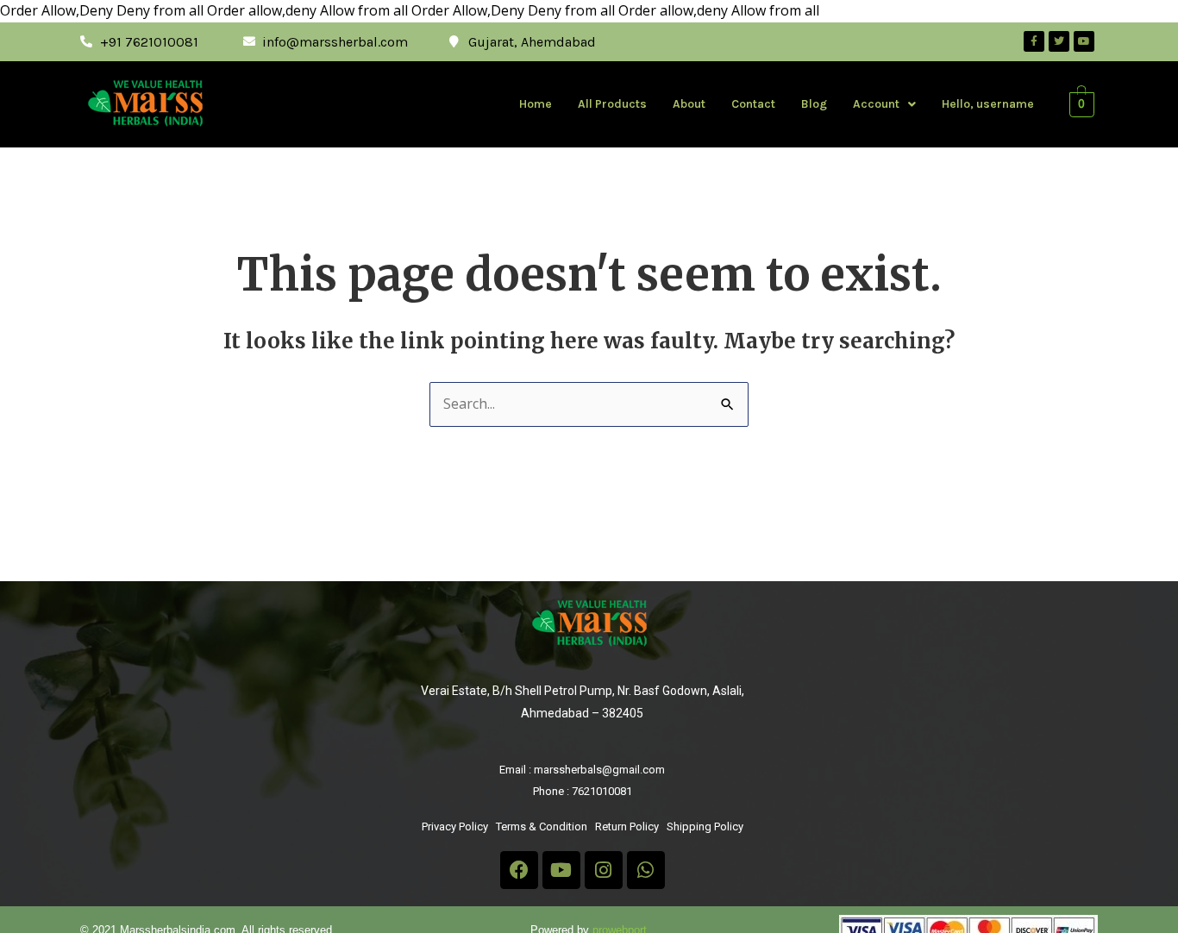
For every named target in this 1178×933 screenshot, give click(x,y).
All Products (612, 104)
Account (876, 104)
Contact (753, 104)
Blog (814, 104)
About (689, 104)
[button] (884, 104)
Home (535, 104)
